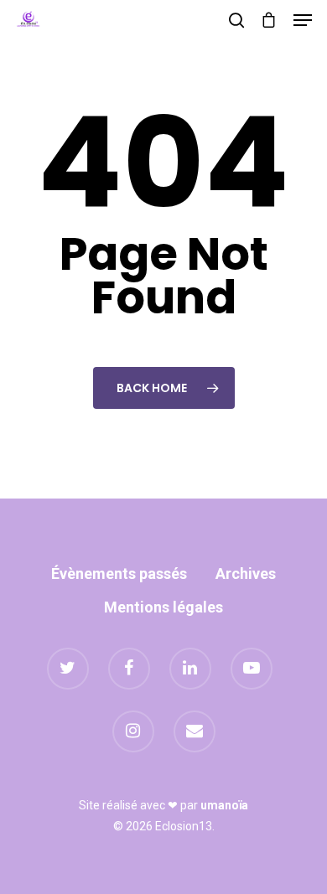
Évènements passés (119, 573)
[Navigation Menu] (302, 20)
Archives (245, 573)
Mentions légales (163, 607)
